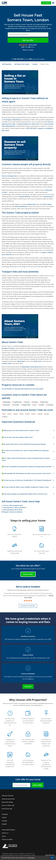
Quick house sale (7, 809)
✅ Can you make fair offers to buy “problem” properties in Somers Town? (25, 487)
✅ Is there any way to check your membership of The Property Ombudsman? (26, 480)
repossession (48, 196)
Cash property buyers (8, 830)
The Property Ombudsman (11, 120)
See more (28, 687)
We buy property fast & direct (12, 510)
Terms (4, 836)
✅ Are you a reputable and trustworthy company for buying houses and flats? (27, 466)
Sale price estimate (7, 795)
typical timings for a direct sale (29, 124)
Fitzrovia (35, 402)
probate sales (31, 204)
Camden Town (6, 363)
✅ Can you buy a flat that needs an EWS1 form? (17, 437)
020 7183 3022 (18, 59)
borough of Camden (8, 348)
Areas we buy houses (8, 799)
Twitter (4, 817)
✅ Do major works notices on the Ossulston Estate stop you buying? (24, 444)
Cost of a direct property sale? (13, 505)
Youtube (4, 821)
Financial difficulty (24, 196)
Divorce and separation (9, 176)
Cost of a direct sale (8, 805)
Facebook (5, 814)
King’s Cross (37, 361)
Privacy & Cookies (7, 839)
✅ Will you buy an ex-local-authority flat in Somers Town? (20, 430)
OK (52, 857)
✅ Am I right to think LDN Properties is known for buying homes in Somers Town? (26, 459)
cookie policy (31, 858)
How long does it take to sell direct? (14, 507)
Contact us (5, 833)
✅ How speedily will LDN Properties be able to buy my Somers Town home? (26, 473)
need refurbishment (21, 206)
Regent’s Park (26, 404)
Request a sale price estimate (12, 512)
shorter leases (47, 204)
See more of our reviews (28, 606)
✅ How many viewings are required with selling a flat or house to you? (24, 494)
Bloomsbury (21, 361)
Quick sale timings (7, 802)
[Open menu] (53, 3)
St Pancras (50, 404)
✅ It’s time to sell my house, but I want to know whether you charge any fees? (25, 451)
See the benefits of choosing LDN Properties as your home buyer (22, 389)
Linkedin (4, 824)
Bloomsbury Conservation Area (32, 367)
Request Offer (28, 574)
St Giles (42, 404)
